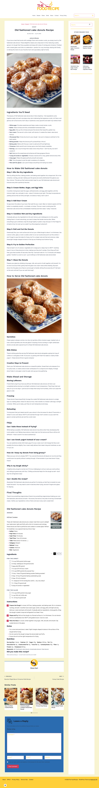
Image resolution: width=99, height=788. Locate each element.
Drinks (47, 15)
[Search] (89, 24)
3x (60, 553)
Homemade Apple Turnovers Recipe (75, 48)
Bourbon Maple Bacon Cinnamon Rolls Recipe (17, 678)
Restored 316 (93, 779)
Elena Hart (31, 33)
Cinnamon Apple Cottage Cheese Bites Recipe (26, 707)
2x (57, 553)
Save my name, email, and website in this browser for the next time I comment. (29, 762)
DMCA (9, 779)
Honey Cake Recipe (58, 678)
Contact (57, 15)
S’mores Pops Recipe (41, 706)
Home (33, 15)
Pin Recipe (56, 524)
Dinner (43, 15)
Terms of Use (24, 779)
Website (47, 757)
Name (10, 757)
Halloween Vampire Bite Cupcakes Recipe (87, 67)
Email (28, 757)
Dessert (38, 15)
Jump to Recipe (34, 38)
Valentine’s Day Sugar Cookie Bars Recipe (75, 67)
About (51, 15)
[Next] (63, 699)
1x (54, 553)
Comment (11, 734)
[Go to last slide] (5, 699)
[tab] (31, 712)
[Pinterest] (5, 785)
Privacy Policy (63, 15)
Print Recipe (56, 527)
